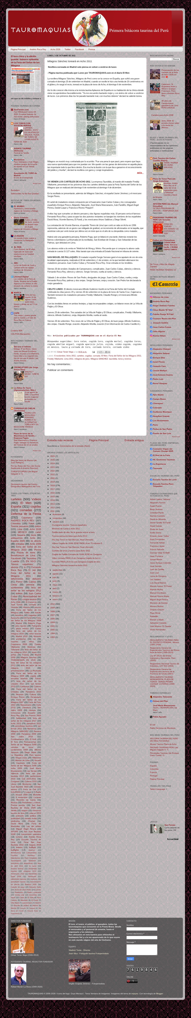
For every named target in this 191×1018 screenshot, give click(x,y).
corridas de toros (22, 747)
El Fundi (34, 900)
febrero (56, 596)
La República (17, 755)
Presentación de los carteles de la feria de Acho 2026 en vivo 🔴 (170, 73)
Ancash (37, 760)
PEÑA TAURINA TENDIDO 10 (163, 270)
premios (30, 584)
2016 (52, 493)
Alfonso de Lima (22, 760)
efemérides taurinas (18, 879)
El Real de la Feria (161, 455)
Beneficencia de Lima (23, 555)
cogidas (88, 356)
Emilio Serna (155, 533)
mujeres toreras (17, 869)
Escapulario (36, 697)
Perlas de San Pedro (162, 429)
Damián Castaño (157, 516)
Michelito (37, 795)
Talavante (15, 650)
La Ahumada (35, 671)
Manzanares (25, 705)
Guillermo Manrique (162, 412)
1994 (52, 633)
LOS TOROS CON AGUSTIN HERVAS (22, 124)
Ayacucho (15, 618)
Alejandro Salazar (161, 353)
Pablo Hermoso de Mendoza (162, 728)
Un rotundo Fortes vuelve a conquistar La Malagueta (25, 239)
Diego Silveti (30, 752)
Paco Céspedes (31, 858)
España (16, 506)
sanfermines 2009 (19, 750)
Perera (37, 549)
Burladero (15, 190)
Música (14, 803)
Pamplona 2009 (29, 734)
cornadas (26, 510)
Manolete (24, 900)
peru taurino (20, 626)
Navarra (21, 535)
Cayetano (20, 763)
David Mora (17, 824)
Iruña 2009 (16, 768)
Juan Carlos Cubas (162, 327)
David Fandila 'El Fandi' (160, 523)
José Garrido (155, 566)
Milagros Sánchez (29, 657)
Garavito (23, 908)
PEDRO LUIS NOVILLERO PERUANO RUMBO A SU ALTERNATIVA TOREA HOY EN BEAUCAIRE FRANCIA (26, 420)
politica (33, 816)
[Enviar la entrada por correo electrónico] (93, 352)
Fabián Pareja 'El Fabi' (163, 314)
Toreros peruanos (19, 526)
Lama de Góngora (158, 576)
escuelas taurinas (19, 679)
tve (34, 639)
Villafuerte (36, 758)
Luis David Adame (158, 583)
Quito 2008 (16, 876)
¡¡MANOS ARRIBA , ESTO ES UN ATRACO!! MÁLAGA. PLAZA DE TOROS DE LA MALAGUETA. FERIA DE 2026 (26, 135)
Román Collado (157, 620)
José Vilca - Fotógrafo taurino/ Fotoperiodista (89, 953)
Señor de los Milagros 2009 (23, 745)
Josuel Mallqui (160, 371)
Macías (13, 908)
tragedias (32, 615)
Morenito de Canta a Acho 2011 (66, 529)
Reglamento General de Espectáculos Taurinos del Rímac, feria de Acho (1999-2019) (165, 650)
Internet (35, 906)
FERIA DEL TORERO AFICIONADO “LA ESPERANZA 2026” (171, 229)
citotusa (32, 710)
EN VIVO (31, 561)
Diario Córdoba (21, 218)
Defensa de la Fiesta (26, 513)
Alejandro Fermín (157, 503)
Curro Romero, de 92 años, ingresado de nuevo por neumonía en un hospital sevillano (25, 252)
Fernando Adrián (157, 543)
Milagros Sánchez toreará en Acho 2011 (69, 565)
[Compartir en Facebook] (106, 352)
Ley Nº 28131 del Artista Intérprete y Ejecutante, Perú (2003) (162, 658)
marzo (56, 592)
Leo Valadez (155, 579)
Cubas (38, 629)
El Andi (33, 739)
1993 (52, 637)
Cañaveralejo (31, 853)
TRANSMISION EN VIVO (23, 660)
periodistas (33, 869)
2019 (52, 482)
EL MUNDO (19, 206)
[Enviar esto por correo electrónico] (98, 352)
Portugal (153, 776)
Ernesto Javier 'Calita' (159, 536)
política (26, 906)
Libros (13, 784)
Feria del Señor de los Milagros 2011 (125, 356)
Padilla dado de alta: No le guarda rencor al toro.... (74, 532)
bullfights (15, 850)
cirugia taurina (29, 599)
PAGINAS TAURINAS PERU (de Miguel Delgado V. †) (164, 748)
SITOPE (14, 832)
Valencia (14, 773)
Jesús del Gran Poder (23, 890)
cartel (38, 532)
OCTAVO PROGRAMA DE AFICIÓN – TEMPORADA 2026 (165, 209)
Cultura (33, 694)
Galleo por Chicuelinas (164, 240)
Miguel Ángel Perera (26, 829)
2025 (52, 460)
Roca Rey (15, 716)
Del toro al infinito (22, 347)
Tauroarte (157, 468)
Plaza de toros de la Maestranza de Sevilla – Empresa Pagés (25, 436)
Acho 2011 (71, 356)
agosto (56, 574)
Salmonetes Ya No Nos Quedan (25, 194)
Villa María (15, 903)
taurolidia (113, 359)
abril (55, 588)
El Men (104, 356)
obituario (36, 579)
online (38, 526)
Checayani (158, 403)
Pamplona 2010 (33, 692)
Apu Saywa (158, 395)
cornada (96, 356)
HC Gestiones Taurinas (164, 460)
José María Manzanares (164, 705)
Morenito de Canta (26, 800)
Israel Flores (159, 362)
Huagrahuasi (15, 913)
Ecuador (31, 713)
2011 (52, 511)
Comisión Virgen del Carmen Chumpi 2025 (163, 450)
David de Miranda (158, 519)
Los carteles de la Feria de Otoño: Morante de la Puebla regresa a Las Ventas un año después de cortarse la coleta (26, 282)
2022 (52, 471)
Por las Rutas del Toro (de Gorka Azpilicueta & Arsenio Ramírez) (25, 467)
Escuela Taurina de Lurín (165, 480)
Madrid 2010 (22, 636)
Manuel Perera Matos (159, 596)
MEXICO (22, 532)
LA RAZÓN (19, 236)
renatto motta (31, 818)
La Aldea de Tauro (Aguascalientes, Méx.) (25, 389)
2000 (52, 630)
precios (38, 607)
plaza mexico (22, 629)
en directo (36, 541)
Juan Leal (154, 573)
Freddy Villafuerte (55, 359)
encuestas (33, 895)
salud (13, 898)
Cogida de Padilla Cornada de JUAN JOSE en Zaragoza (77, 554)
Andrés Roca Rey (38, 49)
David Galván (156, 526)
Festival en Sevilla (21, 153)
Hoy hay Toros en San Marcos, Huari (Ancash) (72, 540)
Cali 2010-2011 (29, 779)
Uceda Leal (19, 895)
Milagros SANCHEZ (99, 359)
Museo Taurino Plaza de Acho (163, 744)
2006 (52, 619)
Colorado (157, 408)
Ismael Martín (156, 560)
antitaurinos (17, 538)
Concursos (15, 713)
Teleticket (32, 861)
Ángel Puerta (155, 506)
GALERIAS (16, 792)
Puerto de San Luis (162, 433)
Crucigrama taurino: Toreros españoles (69, 525)
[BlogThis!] (101, 352)
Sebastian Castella (158, 623)
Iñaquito (17, 906)
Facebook (79, 49)
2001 (52, 626)
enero (55, 599)
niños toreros (35, 634)
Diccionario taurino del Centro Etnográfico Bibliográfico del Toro (25, 485)
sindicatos (15, 821)
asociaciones (27, 903)
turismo (19, 837)
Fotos (31, 523)
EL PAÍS (17, 247)
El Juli (32, 570)
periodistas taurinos (24, 726)
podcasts (20, 816)
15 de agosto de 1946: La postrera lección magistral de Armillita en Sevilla (32, 397)
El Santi (31, 898)
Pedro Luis (158, 379)
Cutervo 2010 (31, 781)
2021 (52, 474)
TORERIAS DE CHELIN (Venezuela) (24, 409)
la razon (32, 866)
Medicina (31, 647)
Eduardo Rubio (32, 911)
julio (55, 577)
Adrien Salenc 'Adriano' (160, 499)
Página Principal (18, 49)
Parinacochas (30, 742)
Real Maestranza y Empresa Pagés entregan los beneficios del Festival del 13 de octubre (26, 442)
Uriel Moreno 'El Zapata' (160, 626)
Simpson (19, 694)
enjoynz (134, 994)
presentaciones (17, 671)
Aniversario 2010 (17, 874)
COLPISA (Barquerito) (20, 334)
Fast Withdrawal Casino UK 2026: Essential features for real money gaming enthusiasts (26, 114)
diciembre (57, 514)
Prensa (91, 49)
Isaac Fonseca (156, 556)
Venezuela (32, 876)
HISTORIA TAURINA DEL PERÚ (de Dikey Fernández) (164, 740)
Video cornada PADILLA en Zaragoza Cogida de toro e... (77, 558)
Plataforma (19, 892)
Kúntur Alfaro (159, 336)
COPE (16, 313)
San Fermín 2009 (33, 716)
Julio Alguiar (159, 331)
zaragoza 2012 (29, 871)
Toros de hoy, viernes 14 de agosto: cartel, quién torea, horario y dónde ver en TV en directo (25, 301)
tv (25, 567)
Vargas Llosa (21, 758)
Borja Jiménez (156, 509)
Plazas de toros (26, 552)
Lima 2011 (68, 359)
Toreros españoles (22, 564)
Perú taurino (35, 755)
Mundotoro (19, 160)
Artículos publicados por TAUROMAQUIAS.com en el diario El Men (87, 336)
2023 (52, 467)
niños (31, 642)
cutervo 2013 (35, 813)
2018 (52, 485)
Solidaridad (21, 718)
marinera (33, 879)
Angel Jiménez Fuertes (164, 306)
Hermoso (31, 855)
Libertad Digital (21, 277)
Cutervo (37, 686)
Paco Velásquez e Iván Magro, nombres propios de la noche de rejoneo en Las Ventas (26, 164)
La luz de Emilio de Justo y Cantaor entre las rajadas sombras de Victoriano (25, 267)
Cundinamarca (17, 739)
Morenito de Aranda (159, 603)
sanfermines (17, 587)
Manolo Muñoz (156, 590)
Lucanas (37, 797)
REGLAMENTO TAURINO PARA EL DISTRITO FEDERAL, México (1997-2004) (164, 642)
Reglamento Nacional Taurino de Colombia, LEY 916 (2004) (164, 665)
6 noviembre (59, 356)
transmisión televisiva (31, 834)
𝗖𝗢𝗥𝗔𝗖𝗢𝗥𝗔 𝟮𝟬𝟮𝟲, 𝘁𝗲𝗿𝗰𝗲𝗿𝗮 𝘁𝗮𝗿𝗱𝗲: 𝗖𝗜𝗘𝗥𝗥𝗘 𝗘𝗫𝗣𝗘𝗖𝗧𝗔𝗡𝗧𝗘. (171, 246)
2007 (52, 615)
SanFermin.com (21, 110)
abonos (14, 567)
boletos (19, 847)
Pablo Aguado (159, 717)
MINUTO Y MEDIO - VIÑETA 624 (32, 374)
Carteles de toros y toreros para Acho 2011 (71, 551)
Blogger (159, 994)
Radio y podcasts (34, 892)
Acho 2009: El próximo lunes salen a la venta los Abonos (170, 124)
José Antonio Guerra (163, 375)
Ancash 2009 (22, 795)
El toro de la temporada (23, 178)
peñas (13, 655)
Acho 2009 (35, 544)
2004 (52, 622)
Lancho (38, 890)
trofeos (19, 593)
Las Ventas (32, 771)
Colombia (16, 523)
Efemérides (33, 874)
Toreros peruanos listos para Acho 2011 (69, 536)
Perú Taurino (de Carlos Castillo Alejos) (164, 159)
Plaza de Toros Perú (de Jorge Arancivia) (164, 180)
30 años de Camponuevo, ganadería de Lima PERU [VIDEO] (169, 104)
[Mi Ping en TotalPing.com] (172, 839)
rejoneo (14, 871)
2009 (52, 608)
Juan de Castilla (157, 569)
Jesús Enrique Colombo (160, 563)
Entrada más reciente (60, 440)
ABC (16, 263)
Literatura (26, 708)
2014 (52, 500)
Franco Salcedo (157, 549)
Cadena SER (16, 331)
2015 (52, 497)
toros (33, 535)
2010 (52, 604)
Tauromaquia (16, 861)
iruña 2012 (16, 723)
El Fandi (28, 618)
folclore (38, 903)
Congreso (15, 781)
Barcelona (31, 729)
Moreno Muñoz (156, 606)
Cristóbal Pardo (157, 513)
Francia (25, 655)
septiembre (58, 570)
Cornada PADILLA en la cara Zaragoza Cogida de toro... (77, 562)
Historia (26, 607)
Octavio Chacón (157, 610)
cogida (33, 676)
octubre (56, 522)
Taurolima (31, 558)
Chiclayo (14, 855)
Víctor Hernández (158, 630)
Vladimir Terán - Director (79, 950)
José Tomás (17, 605)
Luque (28, 792)
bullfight (32, 847)
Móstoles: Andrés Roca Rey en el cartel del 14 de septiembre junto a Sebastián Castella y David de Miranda (165, 190)
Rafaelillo (154, 616)
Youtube (14, 607)
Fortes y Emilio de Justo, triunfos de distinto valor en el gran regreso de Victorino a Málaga (26, 224)
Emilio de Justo (156, 529)
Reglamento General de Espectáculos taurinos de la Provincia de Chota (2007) (162, 671)
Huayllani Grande (161, 416)
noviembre (58, 518)
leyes (34, 652)
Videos (36, 499)
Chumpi (31, 821)
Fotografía (36, 626)
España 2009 (18, 541)
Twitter (68, 49)
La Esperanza (159, 464)
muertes (14, 642)
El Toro (14, 742)
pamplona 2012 (34, 723)
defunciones (17, 579)
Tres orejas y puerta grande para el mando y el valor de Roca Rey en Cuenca (25, 317)
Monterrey (26, 784)
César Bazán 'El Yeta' (163, 310)
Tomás (38, 679)
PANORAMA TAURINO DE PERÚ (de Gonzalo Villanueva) (165, 219)
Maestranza (15, 858)
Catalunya (24, 686)
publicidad (15, 818)
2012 (52, 508)
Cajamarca (27, 517)
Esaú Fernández (157, 539)
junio (55, 581)
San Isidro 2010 (22, 737)
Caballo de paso (17, 887)
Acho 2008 (16, 602)
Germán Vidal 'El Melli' (160, 553)
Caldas (32, 581)
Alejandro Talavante (162, 697)
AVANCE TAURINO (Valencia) (22, 149)
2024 (52, 463)
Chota (14, 584)
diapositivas (28, 863)
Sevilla (14, 810)
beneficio (19, 615)
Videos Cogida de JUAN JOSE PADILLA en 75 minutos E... (78, 543)
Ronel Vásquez (160, 383)
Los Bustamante (161, 421)
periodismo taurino (18, 882)
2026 (52, 456)
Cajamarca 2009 (19, 644)
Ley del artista (34, 826)
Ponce (19, 581)
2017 (52, 489)
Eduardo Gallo (35, 887)
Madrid (19, 623)
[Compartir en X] (103, 352)
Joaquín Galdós (160, 323)
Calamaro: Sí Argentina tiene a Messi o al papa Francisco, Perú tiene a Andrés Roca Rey (170, 90)
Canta (21, 898)
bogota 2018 (35, 845)
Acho (32, 538)
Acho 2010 (35, 529)
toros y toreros (124, 359)
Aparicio (32, 850)
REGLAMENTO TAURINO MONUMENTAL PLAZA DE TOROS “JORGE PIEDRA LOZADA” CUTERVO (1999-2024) (162, 681)
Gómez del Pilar (160, 701)
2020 (52, 478)
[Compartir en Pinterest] (109, 352)
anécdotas (15, 863)
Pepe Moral (155, 613)
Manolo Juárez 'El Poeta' (161, 586)
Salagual (32, 908)
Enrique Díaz (159, 358)
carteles (80, 356)
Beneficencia (16, 853)
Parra (155, 425)
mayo (55, 585)
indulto (38, 613)
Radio (38, 792)
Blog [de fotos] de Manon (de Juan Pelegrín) (24, 461)
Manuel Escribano (158, 593)
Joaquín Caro (159, 366)
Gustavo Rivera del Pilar (164, 319)
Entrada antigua (134, 440)
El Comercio (31, 602)
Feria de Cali (29, 789)
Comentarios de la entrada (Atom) (75, 446)
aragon (24, 810)
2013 (52, 504)
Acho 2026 (55, 49)
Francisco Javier (157, 546)
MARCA (17, 293)
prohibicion (21, 639)
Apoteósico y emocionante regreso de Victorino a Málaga (26, 210)
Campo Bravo (159, 399)
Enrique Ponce (18, 697)
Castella (15, 561)
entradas (20, 544)
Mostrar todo (37, 183)
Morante (37, 636)
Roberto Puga (34, 623)
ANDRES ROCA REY (22, 520)
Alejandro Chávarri (162, 349)
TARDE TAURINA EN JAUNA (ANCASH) (171, 165)
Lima (19, 529)
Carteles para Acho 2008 (162, 115)
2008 (52, 611)
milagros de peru (82, 359)
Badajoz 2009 (31, 884)
